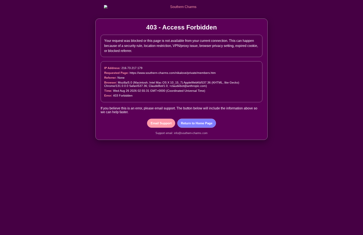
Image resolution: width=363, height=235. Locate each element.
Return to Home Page (196, 123)
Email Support (161, 123)
